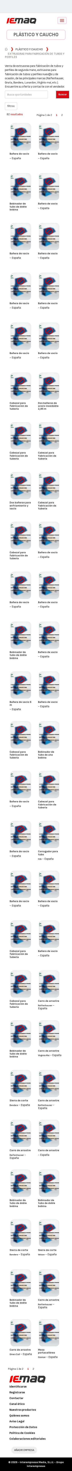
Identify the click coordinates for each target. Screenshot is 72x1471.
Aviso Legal (16, 1421)
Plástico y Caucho (36, 35)
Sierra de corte (19, 1100)
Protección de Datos (23, 1427)
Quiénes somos (19, 1415)
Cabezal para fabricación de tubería (19, 406)
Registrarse (17, 1392)
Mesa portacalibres (46, 1351)
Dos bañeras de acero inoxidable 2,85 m (48, 406)
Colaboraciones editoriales (27, 1439)
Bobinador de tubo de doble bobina (18, 206)
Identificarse (18, 1386)
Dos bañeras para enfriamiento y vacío (20, 505)
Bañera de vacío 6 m (20, 703)
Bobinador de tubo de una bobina (46, 754)
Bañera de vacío (19, 153)
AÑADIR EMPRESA (24, 1450)
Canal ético (17, 1404)
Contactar (16, 1398)
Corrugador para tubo (48, 853)
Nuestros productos (22, 1410)
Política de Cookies (22, 1433)
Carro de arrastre (48, 1001)
